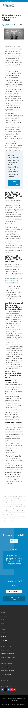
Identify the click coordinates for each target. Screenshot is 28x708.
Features (3, 616)
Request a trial (15, 182)
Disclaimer (14, 700)
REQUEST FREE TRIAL (14, 598)
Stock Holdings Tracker (7, 670)
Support (3, 629)
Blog (2, 623)
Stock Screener (5, 650)
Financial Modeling (6, 663)
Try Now (14, 541)
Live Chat (4, 633)
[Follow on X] (5, 689)
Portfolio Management (7, 654)
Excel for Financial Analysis (8, 657)
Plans (2, 620)
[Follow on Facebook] (2, 689)
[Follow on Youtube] (14, 689)
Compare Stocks (6, 646)
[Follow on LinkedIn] (8, 689)
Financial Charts (6, 667)
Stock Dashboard (6, 674)
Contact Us (4, 680)
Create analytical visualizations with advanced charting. (14, 560)
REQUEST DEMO (14, 591)
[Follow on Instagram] (11, 689)
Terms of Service (8, 698)
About (3, 612)
